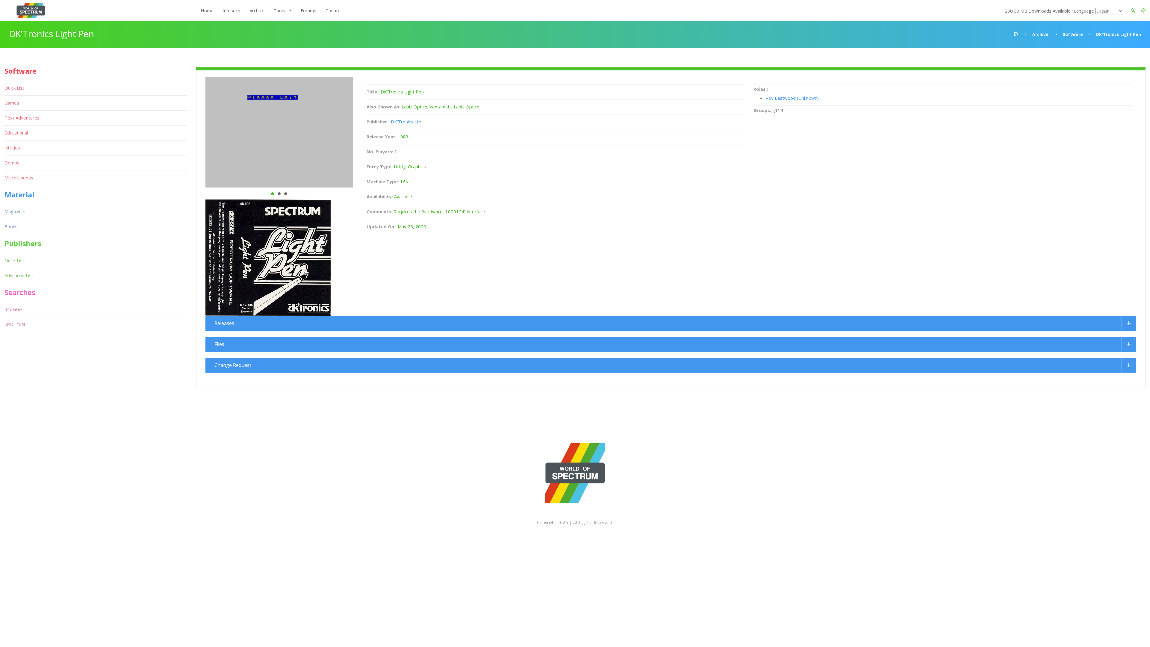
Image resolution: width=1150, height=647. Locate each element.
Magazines (15, 211)
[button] (1143, 10)
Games (11, 103)
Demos (11, 163)
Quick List (14, 88)
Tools (279, 10)
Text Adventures (22, 118)
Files (219, 344)
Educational (16, 133)
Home (207, 10)
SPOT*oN (14, 324)
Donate (333, 10)
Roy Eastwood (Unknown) (792, 98)
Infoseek (231, 10)
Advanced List (18, 275)
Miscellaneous (18, 178)
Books (10, 226)
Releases (224, 323)
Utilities (12, 148)
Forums (308, 10)
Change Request (232, 365)
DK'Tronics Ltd (406, 122)
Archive (256, 10)
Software (1073, 34)
